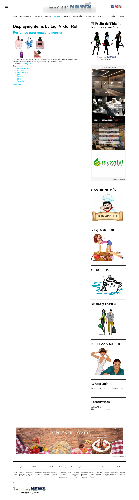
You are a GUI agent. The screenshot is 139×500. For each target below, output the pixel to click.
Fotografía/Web (50, 467)
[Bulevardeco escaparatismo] (108, 109)
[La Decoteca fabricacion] (108, 136)
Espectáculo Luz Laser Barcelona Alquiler (84, 474)
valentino (20, 77)
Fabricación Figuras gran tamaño (21, 474)
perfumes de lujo (23, 68)
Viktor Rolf (20, 81)
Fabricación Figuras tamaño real (29, 474)
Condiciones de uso (90, 467)
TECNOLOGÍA (77, 16)
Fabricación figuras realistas (38, 474)
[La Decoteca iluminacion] (108, 82)
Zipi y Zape (15, 473)
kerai (69, 472)
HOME (15, 16)
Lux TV (121, 16)
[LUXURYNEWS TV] (120, 6)
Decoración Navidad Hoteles (54, 474)
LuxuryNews (20, 467)
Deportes (90, 16)
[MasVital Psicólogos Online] (108, 163)
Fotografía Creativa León (106, 474)
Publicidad (35, 467)
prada (19, 74)
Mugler (19, 79)
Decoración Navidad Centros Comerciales (63, 474)
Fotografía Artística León (99, 474)
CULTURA (57, 16)
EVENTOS (37, 16)
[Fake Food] (69, 440)
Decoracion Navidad (46, 473)
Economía (111, 16)
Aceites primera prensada (122, 474)
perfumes (20, 70)
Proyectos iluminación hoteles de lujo (75, 474)
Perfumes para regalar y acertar (38, 32)
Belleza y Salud (27, 64)
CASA (66, 16)
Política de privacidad (65, 467)
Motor (100, 16)
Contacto (119, 467)
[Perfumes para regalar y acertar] (29, 46)
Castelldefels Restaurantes (114, 473)
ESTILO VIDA (25, 16)
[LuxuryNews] (69, 6)
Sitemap (15, 483)
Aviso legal (77, 467)
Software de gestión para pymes (92, 474)
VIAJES (47, 16)
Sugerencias (105, 467)
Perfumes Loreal (23, 72)
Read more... (17, 84)
